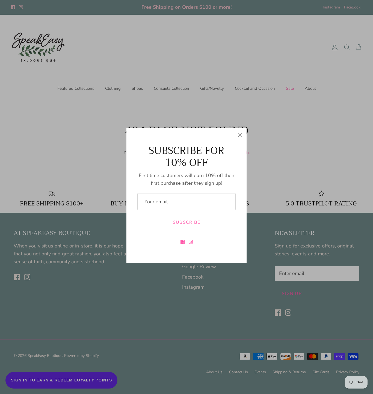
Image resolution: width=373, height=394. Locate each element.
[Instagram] (191, 242)
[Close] (240, 135)
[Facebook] (182, 242)
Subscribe (186, 222)
